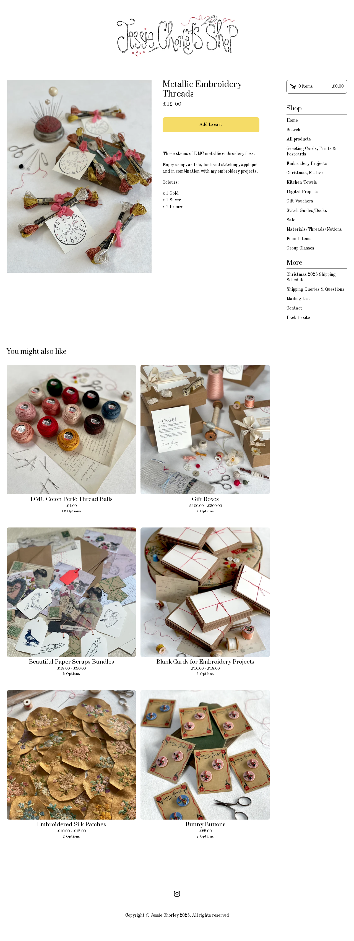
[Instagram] (177, 894)
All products (299, 139)
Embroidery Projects (307, 164)
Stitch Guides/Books (307, 211)
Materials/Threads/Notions (314, 229)
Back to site (298, 318)
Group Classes (300, 248)
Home (292, 120)
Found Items (299, 239)
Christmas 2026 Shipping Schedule (311, 277)
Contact (294, 308)
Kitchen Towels (302, 182)
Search (293, 130)
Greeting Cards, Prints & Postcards (311, 152)
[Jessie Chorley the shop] (177, 35)
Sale (291, 220)
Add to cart (210, 125)
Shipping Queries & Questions (315, 289)
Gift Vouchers (300, 201)
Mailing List (298, 299)
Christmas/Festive (305, 173)
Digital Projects (302, 192)
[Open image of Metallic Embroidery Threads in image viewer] (79, 176)
